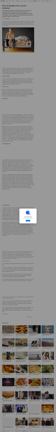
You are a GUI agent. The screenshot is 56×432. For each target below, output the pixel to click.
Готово (28, 220)
